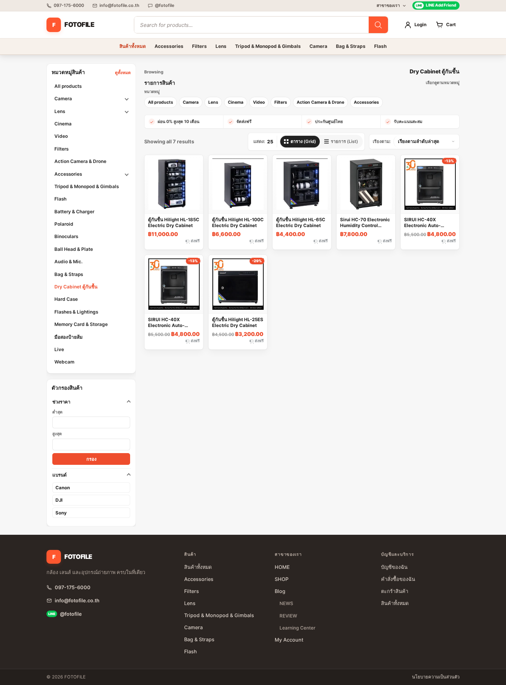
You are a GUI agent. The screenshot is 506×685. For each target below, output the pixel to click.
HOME (282, 567)
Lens (220, 46)
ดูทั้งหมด (123, 72)
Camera (318, 46)
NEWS (286, 603)
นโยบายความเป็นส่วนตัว (436, 676)
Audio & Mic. (68, 261)
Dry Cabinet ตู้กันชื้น (75, 286)
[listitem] (160, 102)
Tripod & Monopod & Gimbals (268, 46)
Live (59, 349)
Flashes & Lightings (76, 312)
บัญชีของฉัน (394, 567)
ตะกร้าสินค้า (394, 591)
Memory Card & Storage (81, 324)
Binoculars (66, 236)
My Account (289, 640)
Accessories (169, 46)
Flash (380, 46)
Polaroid (63, 224)
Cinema (63, 123)
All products (68, 86)
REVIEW (288, 615)
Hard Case (66, 299)
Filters (199, 46)
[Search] (378, 25)
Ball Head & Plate (73, 249)
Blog (280, 591)
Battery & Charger (74, 211)
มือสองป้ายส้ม (68, 337)
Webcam (64, 362)
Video (61, 136)
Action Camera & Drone (80, 161)
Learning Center (297, 628)
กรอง (91, 459)
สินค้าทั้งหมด (132, 46)
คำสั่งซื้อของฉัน (398, 579)
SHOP (281, 579)
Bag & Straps (351, 46)
